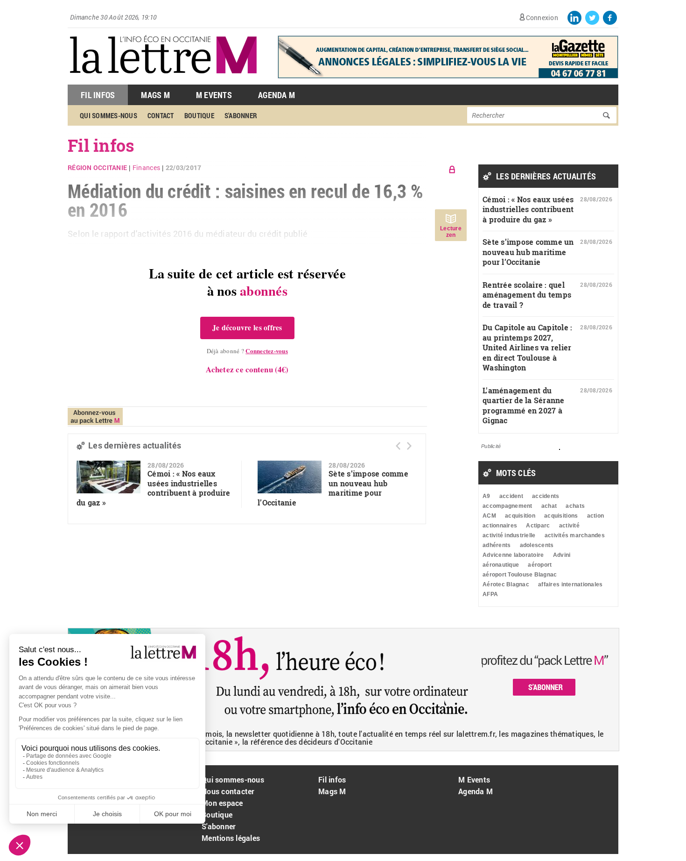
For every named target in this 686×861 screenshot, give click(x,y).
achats (575, 506)
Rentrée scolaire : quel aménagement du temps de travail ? (527, 295)
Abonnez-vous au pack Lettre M (95, 416)
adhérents (497, 545)
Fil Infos (98, 94)
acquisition (520, 515)
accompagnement (507, 506)
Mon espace (222, 803)
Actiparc (538, 525)
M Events (214, 94)
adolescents (537, 545)
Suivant (409, 446)
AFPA (490, 594)
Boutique (199, 115)
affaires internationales (570, 584)
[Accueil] (163, 79)
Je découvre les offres (247, 327)
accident (511, 496)
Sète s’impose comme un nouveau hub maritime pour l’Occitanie (333, 488)
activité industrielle (509, 535)
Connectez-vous (266, 350)
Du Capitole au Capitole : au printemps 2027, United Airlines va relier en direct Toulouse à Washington (528, 347)
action (595, 515)
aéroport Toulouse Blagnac (520, 574)
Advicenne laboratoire (513, 555)
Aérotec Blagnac (506, 584)
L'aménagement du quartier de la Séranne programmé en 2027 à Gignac (524, 405)
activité (569, 525)
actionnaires (500, 525)
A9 (486, 496)
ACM (489, 515)
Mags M (155, 94)
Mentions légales (231, 838)
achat (549, 506)
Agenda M (276, 94)
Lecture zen (451, 231)
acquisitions (561, 515)
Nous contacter (228, 791)
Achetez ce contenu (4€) (247, 369)
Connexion (542, 17)
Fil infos (332, 779)
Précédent (398, 446)
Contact (160, 115)
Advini (562, 555)
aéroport (540, 565)
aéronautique (501, 565)
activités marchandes (575, 535)
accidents (545, 496)
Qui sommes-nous (108, 115)
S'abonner (240, 115)
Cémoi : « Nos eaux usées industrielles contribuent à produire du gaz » (154, 488)
